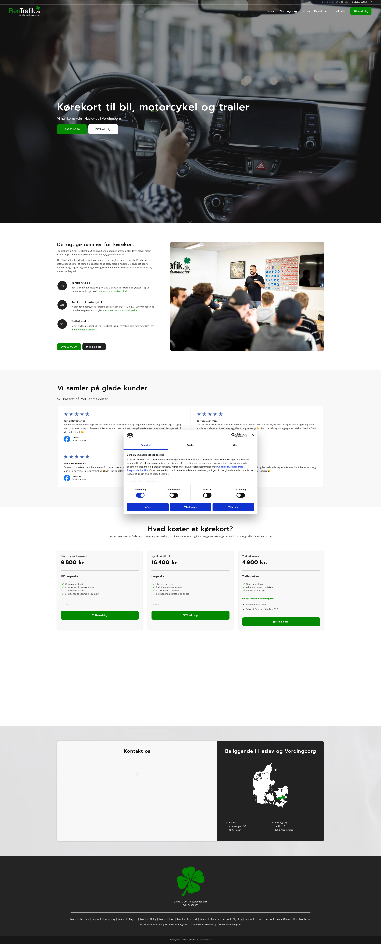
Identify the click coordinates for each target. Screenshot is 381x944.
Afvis (147, 507)
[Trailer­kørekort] (62, 324)
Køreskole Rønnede (210, 919)
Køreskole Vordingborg (103, 919)
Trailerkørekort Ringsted (229, 924)
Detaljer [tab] (190, 445)
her (159, 481)
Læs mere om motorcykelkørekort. (121, 310)
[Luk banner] (253, 435)
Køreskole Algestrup (232, 919)
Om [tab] (235, 445)
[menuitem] (327, 2)
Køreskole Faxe (166, 919)
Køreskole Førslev (302, 919)
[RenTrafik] (25, 11)
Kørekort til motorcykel (86, 302)
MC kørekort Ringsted (176, 924)
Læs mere (66, 603)
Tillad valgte (190, 507)
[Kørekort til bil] (62, 285)
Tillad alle (233, 507)
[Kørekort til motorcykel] (62, 305)
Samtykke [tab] (146, 445)
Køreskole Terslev (254, 919)
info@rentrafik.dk (198, 901)
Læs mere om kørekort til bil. (113, 291)
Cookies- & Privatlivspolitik (200, 940)
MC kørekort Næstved (151, 924)
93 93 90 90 (180, 901)
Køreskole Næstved (79, 919)
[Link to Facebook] (371, 2)
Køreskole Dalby (148, 919)
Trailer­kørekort (80, 321)
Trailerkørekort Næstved (201, 924)
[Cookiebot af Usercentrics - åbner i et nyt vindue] (234, 435)
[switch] (174, 495)
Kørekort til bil (80, 283)
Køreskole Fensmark (187, 919)
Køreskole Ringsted (127, 919)
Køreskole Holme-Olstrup (278, 919)
